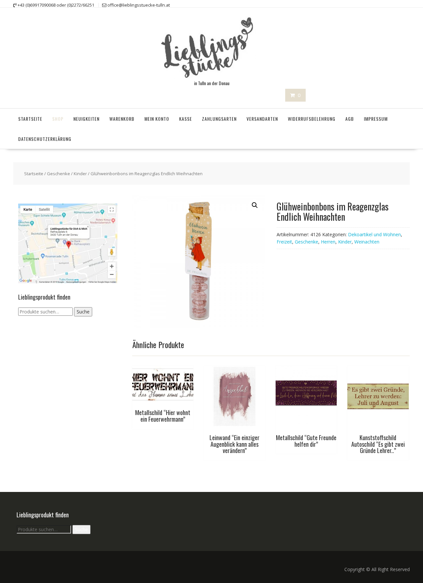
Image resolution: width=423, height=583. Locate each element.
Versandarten (262, 118)
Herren (328, 242)
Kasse (185, 118)
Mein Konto (156, 118)
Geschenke (58, 174)
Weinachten (366, 242)
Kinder (80, 174)
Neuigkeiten (86, 118)
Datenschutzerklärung (44, 138)
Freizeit (284, 242)
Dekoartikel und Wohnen (374, 234)
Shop (57, 118)
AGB (349, 118)
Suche (83, 311)
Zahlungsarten (219, 118)
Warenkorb (122, 118)
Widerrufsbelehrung (311, 118)
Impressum (376, 118)
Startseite (30, 118)
